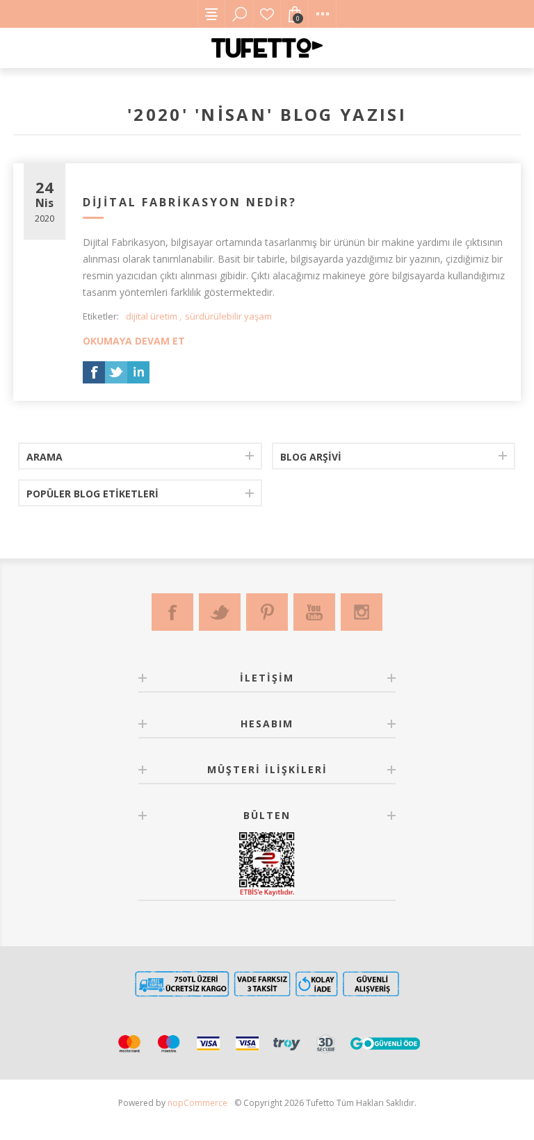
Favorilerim (267, 14)
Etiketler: (101, 316)
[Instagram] (361, 612)
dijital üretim (151, 316)
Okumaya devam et (134, 340)
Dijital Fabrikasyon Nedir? (190, 202)
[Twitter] (220, 612)
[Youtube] (314, 612)
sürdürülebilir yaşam (228, 316)
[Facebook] (172, 612)
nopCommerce (197, 1103)
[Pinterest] (267, 612)
